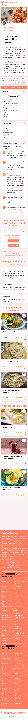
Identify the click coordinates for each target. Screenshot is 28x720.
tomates (7, 101)
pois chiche (18, 696)
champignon (6, 658)
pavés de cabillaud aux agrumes (11, 488)
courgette (18, 663)
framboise (18, 668)
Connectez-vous (13, 241)
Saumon (4, 703)
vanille (4, 706)
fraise (4, 668)
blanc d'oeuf (18, 653)
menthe (4, 683)
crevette (4, 666)
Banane (4, 653)
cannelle (4, 656)
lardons (17, 676)
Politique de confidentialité (13, 567)
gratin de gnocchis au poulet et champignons (12, 391)
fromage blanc (6, 671)
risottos (4, 630)
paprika (4, 691)
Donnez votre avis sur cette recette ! (13, 87)
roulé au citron (9, 427)
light (3, 604)
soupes (4, 635)
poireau (4, 696)
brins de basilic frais (10, 110)
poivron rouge (6, 698)
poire (16, 693)
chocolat (18, 658)
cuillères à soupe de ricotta (13, 106)
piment (4, 693)
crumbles (5, 591)
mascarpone (6, 681)
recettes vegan (6, 626)
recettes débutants (9, 27)
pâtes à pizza (8, 99)
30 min (6, 78)
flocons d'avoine (20, 666)
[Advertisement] (14, 515)
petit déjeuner (19, 606)
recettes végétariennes (10, 30)
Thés (16, 638)
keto (16, 601)
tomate (17, 703)
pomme (17, 698)
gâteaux (17, 594)
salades (17, 630)
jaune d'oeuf (6, 673)
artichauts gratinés (10, 332)
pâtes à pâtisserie (7, 606)
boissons (5, 586)
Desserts (5, 581)
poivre (6, 114)
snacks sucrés (19, 633)
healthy (4, 601)
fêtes (16, 591)
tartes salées (19, 635)
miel (16, 683)
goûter (17, 596)
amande (4, 651)
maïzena (4, 678)
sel (5, 112)
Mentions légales (10, 562)
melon (17, 681)
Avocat (17, 651)
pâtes (16, 604)
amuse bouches (7, 584)
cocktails (5, 589)
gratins (4, 599)
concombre (5, 663)
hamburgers (18, 599)
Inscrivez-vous (13, 245)
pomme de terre (7, 701)
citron (17, 661)
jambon (17, 671)
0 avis (24, 82)
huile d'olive (8, 117)
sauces (4, 633)
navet (4, 686)
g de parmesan (9, 108)
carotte (17, 656)
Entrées (4, 579)
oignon (4, 688)
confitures (18, 589)
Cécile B (11, 24)
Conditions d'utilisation (12, 565)
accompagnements (21, 581)
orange (17, 688)
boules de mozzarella (11, 103)
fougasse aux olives (10, 361)
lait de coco (6, 676)
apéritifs (17, 584)
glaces (4, 596)
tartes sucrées (6, 638)
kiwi (16, 673)
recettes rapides (8, 33)
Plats (16, 579)
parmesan (18, 691)
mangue (17, 678)
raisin (17, 701)
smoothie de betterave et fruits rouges (12, 457)
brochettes (18, 586)
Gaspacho (5, 594)
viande (4, 640)
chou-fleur (5, 661)
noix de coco (19, 686)
